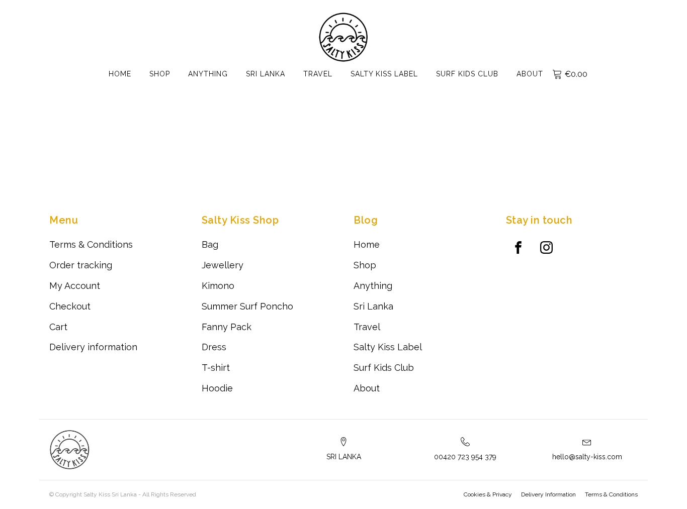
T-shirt (216, 367)
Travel (317, 74)
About (530, 74)
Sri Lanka (265, 74)
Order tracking (80, 265)
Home (120, 74)
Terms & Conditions (91, 244)
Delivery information (93, 347)
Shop (159, 74)
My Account (74, 285)
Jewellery (222, 265)
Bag (210, 244)
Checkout (70, 306)
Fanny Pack (226, 327)
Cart (58, 327)
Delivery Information (548, 494)
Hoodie (217, 388)
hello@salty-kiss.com (587, 457)
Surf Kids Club (467, 74)
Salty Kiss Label (384, 74)
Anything (208, 74)
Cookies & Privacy (488, 494)
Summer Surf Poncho (247, 306)
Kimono (218, 285)
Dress (214, 347)
